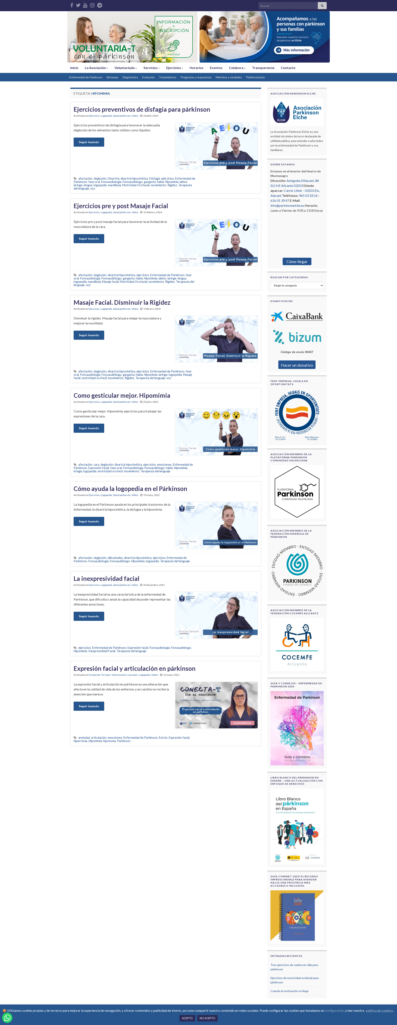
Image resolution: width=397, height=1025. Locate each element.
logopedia (100, 185)
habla (160, 182)
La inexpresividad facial (106, 578)
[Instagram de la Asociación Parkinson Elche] (92, 4)
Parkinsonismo (255, 77)
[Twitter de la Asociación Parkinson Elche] (78, 4)
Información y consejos (125, 674)
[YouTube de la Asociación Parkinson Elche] (85, 4)
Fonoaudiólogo (133, 182)
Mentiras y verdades (229, 77)
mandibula (114, 185)
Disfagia (154, 178)
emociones (164, 464)
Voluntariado (125, 68)
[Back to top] (388, 1015)
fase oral (94, 182)
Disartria (113, 178)
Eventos (216, 68)
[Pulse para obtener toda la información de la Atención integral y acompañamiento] (265, 37)
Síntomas (112, 77)
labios (183, 182)
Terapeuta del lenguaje (150, 378)
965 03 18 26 (308, 195)
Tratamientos (167, 77)
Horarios (196, 68)
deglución (100, 178)
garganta (150, 182)
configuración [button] (334, 1010)
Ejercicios (174, 68)
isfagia (78, 471)
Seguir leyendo (89, 142)
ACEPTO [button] (187, 1018)
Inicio (74, 68)
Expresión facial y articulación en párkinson (135, 668)
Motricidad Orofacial (135, 185)
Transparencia (263, 68)
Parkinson (123, 741)
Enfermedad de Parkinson (85, 77)
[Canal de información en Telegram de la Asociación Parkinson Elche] (99, 4)
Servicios (150, 68)
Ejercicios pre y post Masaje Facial (121, 205)
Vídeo (135, 115)
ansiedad (84, 737)
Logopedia (106, 115)
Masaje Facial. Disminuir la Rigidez (122, 302)
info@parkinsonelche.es (287, 205)
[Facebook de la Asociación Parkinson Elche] (71, 4)
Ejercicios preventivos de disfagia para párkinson (142, 109)
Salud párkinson (121, 115)
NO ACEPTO (207, 1018)
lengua (88, 185)
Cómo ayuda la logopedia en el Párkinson (130, 488)
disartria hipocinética (134, 178)
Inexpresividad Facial (101, 651)
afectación (85, 178)
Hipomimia (171, 182)
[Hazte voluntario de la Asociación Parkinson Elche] (132, 37)
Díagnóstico (130, 77)
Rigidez (172, 185)
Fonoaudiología (111, 182)
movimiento (158, 185)
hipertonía (80, 741)
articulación (98, 737)
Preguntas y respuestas (196, 77)
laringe (78, 185)
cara (96, 464)
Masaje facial (110, 281)
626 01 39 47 (279, 200)
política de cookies (379, 1010)
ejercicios (167, 178)
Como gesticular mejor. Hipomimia (122, 395)
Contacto (288, 68)
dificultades (115, 558)
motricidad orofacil (94, 378)
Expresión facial (98, 468)
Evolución (148, 77)
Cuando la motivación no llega (289, 991)
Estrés (163, 737)
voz (92, 188)
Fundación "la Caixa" (100, 674)
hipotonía (109, 741)
